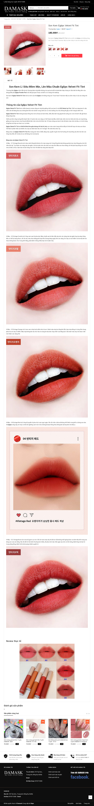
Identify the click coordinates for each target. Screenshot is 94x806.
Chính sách (71, 15)
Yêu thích (76, 2)
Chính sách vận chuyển (55, 774)
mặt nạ (57, 11)
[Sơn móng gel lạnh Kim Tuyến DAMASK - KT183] (36, 728)
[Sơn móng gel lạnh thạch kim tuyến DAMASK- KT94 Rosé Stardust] (80, 728)
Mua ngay (10, 746)
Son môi (47, 11)
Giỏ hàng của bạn (84, 7)
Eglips (17, 132)
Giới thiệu (78, 803)
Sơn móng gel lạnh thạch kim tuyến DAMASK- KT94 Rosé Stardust (79, 741)
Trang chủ (33, 15)
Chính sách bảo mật (54, 772)
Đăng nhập (87, 2)
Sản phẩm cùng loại (11, 713)
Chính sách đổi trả (53, 777)
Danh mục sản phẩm (16, 15)
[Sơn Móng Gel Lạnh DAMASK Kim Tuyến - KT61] (58, 728)
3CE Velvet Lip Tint (65, 108)
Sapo (32, 803)
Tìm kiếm (73, 8)
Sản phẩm (41, 15)
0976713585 (21, 2)
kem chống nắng (72, 11)
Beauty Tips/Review (53, 15)
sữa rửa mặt (63, 11)
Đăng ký (81, 2)
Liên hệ (63, 15)
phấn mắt (52, 11)
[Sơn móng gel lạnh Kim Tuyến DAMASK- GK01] (13, 728)
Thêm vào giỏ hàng (73, 55)
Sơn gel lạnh (41, 11)
